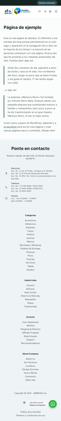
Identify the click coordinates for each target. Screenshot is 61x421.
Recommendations (30, 343)
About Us (30, 358)
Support (30, 339)
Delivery (30, 289)
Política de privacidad (30, 412)
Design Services (30, 369)
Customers (30, 376)
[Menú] (56, 11)
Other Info (30, 380)
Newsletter (30, 299)
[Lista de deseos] (39, 11)
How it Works (30, 373)
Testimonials (30, 306)
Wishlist (30, 325)
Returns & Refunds (30, 296)
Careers (30, 285)
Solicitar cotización (47, 3)
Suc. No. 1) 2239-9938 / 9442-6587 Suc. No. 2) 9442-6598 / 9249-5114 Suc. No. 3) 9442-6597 (27, 188)
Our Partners (30, 362)
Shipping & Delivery (30, 329)
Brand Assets (30, 336)
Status (30, 303)
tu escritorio (10, 126)
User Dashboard (30, 322)
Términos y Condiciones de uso (30, 415)
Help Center (30, 292)
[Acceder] (50, 11)
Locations (30, 366)
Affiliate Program (30, 332)
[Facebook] (24, 403)
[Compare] (45, 11)
